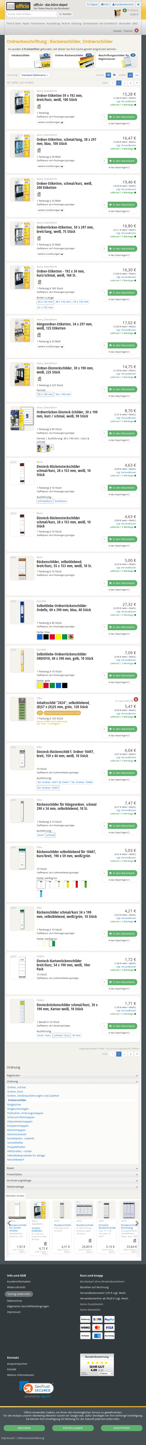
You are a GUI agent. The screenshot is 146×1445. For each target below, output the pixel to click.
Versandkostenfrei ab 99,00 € (104, 1298)
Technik (65, 23)
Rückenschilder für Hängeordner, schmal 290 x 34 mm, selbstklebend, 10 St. (67, 806)
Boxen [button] (10, 1168)
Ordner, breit (15, 1091)
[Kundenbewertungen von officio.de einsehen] (97, 1364)
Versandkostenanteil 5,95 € (103, 1293)
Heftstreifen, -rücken (19, 1151)
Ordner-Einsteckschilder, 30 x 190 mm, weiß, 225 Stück (65, 370)
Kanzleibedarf (15, 1159)
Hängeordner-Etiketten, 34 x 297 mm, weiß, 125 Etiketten (65, 326)
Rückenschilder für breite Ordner (18, 1233)
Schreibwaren (90, 23)
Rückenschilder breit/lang (130, 1230)
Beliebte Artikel (15, 1195)
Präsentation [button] (14, 1174)
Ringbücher (14, 1104)
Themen (128, 31)
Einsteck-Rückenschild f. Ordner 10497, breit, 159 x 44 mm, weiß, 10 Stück (65, 753)
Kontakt (11, 1369)
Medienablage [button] (15, 1186)
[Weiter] (137, 82)
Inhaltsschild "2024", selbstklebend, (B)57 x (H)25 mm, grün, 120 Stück (63, 704)
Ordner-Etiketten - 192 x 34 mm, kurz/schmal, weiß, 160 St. (61, 273)
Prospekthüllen (16, 1147)
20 (131, 75)
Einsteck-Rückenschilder (108, 1230)
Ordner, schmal (16, 1087)
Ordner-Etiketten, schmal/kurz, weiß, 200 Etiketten (64, 185)
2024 (40, 713)
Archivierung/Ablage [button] (19, 1180)
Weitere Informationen (20, 1375)
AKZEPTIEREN (122, 1428)
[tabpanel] (73, 1227)
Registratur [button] (13, 1075)
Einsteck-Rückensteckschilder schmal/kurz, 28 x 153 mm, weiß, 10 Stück (64, 470)
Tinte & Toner (13, 23)
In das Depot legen (118, 123)
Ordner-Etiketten (39, 1233)
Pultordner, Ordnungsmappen (25, 1113)
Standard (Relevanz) (33, 75)
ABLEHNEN (24, 1428)
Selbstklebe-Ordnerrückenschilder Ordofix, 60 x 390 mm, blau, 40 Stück (64, 607)
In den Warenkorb (123, 117)
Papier (26, 23)
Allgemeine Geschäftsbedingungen (28, 1306)
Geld (134, 23)
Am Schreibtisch (109, 23)
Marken (117, 31)
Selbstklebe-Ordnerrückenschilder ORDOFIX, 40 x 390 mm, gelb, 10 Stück (65, 656)
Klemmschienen (17, 1134)
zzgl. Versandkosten (126, 101)
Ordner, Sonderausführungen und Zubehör (33, 1095)
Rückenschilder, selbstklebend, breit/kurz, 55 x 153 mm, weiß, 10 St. (64, 563)
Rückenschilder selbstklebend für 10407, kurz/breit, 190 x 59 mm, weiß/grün (66, 853)
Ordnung (76, 23)
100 (137, 75)
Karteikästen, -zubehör (20, 1138)
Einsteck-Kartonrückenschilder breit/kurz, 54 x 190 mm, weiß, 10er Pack (63, 964)
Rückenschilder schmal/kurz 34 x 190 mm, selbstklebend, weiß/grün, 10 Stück (67, 914)
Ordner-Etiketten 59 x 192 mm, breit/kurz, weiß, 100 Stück (60, 97)
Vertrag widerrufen (18, 1294)
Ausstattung (53, 23)
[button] (36, 1390)
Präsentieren (38, 23)
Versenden (125, 23)
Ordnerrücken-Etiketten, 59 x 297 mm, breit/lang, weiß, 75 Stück (65, 229)
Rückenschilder (63, 1227)
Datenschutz (31, 1438)
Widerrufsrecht (16, 1287)
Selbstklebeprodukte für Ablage (26, 1155)
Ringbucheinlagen (18, 1108)
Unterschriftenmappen (21, 1117)
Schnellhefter (15, 1142)
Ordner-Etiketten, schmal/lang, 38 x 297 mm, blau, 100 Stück (66, 141)
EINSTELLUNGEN (73, 1428)
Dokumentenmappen (20, 1121)
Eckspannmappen (18, 1125)
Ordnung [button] (12, 1081)
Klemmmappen (16, 1130)
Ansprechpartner (17, 1363)
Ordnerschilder (17, 1100)
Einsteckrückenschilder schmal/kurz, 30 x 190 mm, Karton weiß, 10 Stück (67, 1006)
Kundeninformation (19, 1281)
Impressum (8, 1438)
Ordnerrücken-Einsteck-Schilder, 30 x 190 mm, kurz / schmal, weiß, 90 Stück (67, 414)
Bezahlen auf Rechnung (94, 1287)
